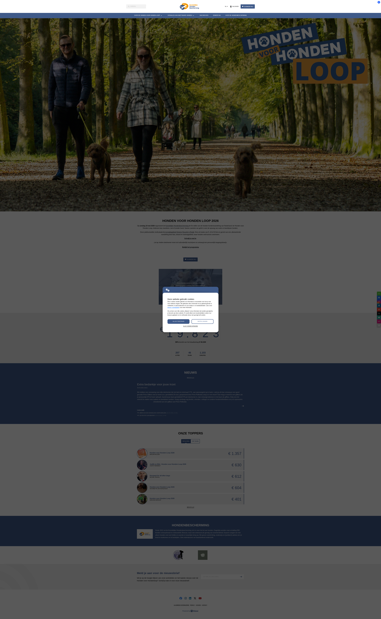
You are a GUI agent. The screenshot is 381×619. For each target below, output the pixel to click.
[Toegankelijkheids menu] (379, 2)
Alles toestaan (178, 321)
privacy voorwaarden (173, 307)
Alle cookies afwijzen (190, 326)
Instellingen (202, 321)
